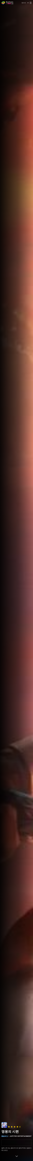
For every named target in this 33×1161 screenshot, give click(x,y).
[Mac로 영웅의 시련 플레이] (16, 1142)
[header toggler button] (31, 3)
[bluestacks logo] (7, 3)
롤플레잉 (4, 1136)
